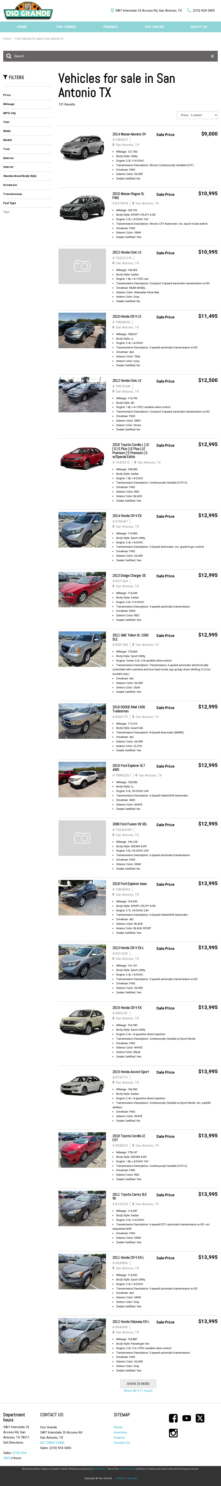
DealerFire (99, 1468)
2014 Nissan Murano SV (129, 134)
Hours (17, 1458)
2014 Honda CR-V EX (127, 515)
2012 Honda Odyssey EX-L (130, 1321)
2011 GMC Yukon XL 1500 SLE (130, 637)
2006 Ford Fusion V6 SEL (129, 824)
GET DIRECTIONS (52, 1443)
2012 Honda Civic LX (126, 252)
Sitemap (132, 1478)
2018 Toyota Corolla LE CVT (128, 1137)
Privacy (120, 1478)
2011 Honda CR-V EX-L (128, 1257)
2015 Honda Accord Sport (130, 1071)
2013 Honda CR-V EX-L (128, 947)
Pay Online (154, 27)
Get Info (204, 145)
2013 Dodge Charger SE (129, 575)
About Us (199, 27)
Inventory (120, 1432)
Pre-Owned (66, 27)
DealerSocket (127, 1468)
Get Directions (13, 1442)
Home (22, 27)
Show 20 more (138, 1384)
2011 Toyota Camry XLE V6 (129, 1196)
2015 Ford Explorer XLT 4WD (128, 767)
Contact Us (122, 1443)
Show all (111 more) (138, 1391)
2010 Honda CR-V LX (126, 316)
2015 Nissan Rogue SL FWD (128, 195)
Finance (110, 27)
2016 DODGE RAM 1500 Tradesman (128, 709)
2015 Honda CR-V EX (127, 1007)
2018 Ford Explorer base (129, 883)
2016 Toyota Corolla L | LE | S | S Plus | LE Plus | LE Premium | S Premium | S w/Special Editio (130, 450)
